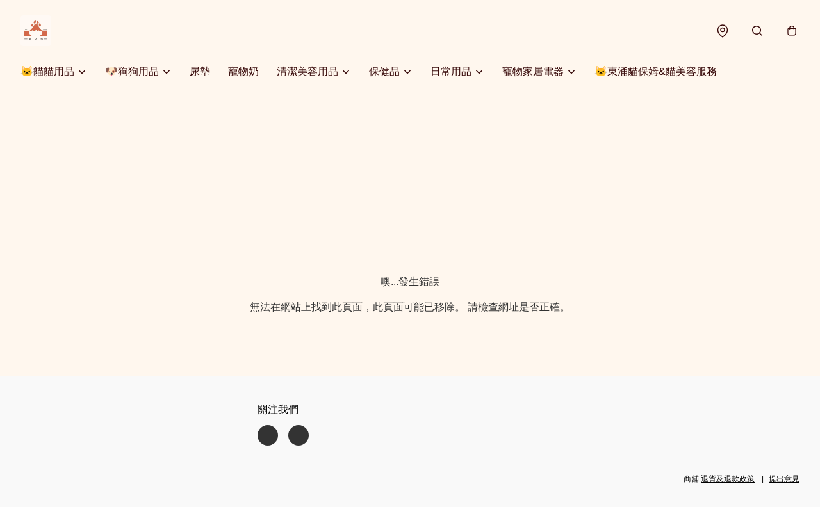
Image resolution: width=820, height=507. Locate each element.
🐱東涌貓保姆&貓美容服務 (655, 71)
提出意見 (784, 478)
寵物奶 (243, 71)
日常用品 (451, 71)
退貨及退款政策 (728, 478)
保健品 (384, 71)
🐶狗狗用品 (132, 71)
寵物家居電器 (533, 71)
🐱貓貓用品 (47, 71)
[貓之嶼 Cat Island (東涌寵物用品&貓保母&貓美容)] (35, 30)
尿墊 (200, 71)
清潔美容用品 (307, 71)
